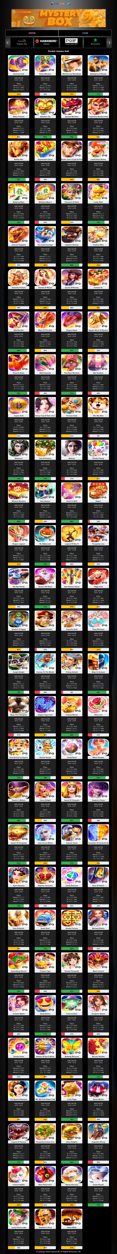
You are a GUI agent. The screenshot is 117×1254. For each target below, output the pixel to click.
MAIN (18, 65)
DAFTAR (32, 33)
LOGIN (85, 33)
